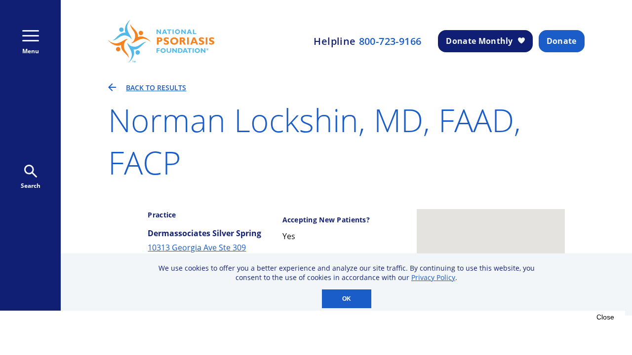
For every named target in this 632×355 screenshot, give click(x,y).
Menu (30, 51)
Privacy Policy (433, 277)
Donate (562, 41)
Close (605, 317)
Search (30, 185)
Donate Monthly (479, 41)
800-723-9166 (390, 41)
